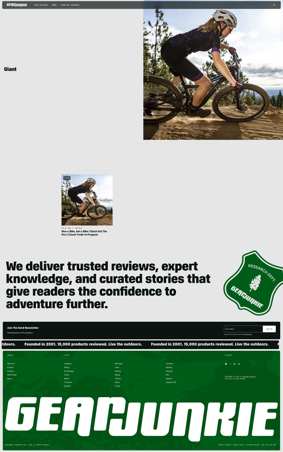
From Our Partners (70, 5)
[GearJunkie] (17, 5)
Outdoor (67, 386)
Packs (117, 386)
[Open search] (274, 5)
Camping (67, 364)
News (54, 5)
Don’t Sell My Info (269, 445)
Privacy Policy (238, 445)
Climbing (169, 364)
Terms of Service (224, 445)
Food (117, 367)
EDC (167, 375)
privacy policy (248, 334)
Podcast (10, 371)
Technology (69, 371)
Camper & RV (171, 382)
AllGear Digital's (249, 376)
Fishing (118, 371)
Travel (66, 375)
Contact (10, 367)
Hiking (66, 367)
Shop (9, 379)
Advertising (11, 375)
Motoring (118, 364)
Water (117, 382)
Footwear (68, 382)
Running (169, 371)
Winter (66, 379)
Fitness (118, 379)
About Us (10, 364)
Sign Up (269, 329)
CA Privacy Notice (253, 445)
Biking (117, 375)
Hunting (169, 367)
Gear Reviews (41, 5)
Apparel (169, 379)
